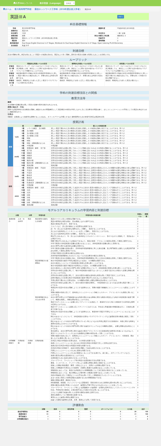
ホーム (8, 9)
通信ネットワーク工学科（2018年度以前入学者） (58, 9)
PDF (120, 17)
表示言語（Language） (51, 3)
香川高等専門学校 (22, 9)
